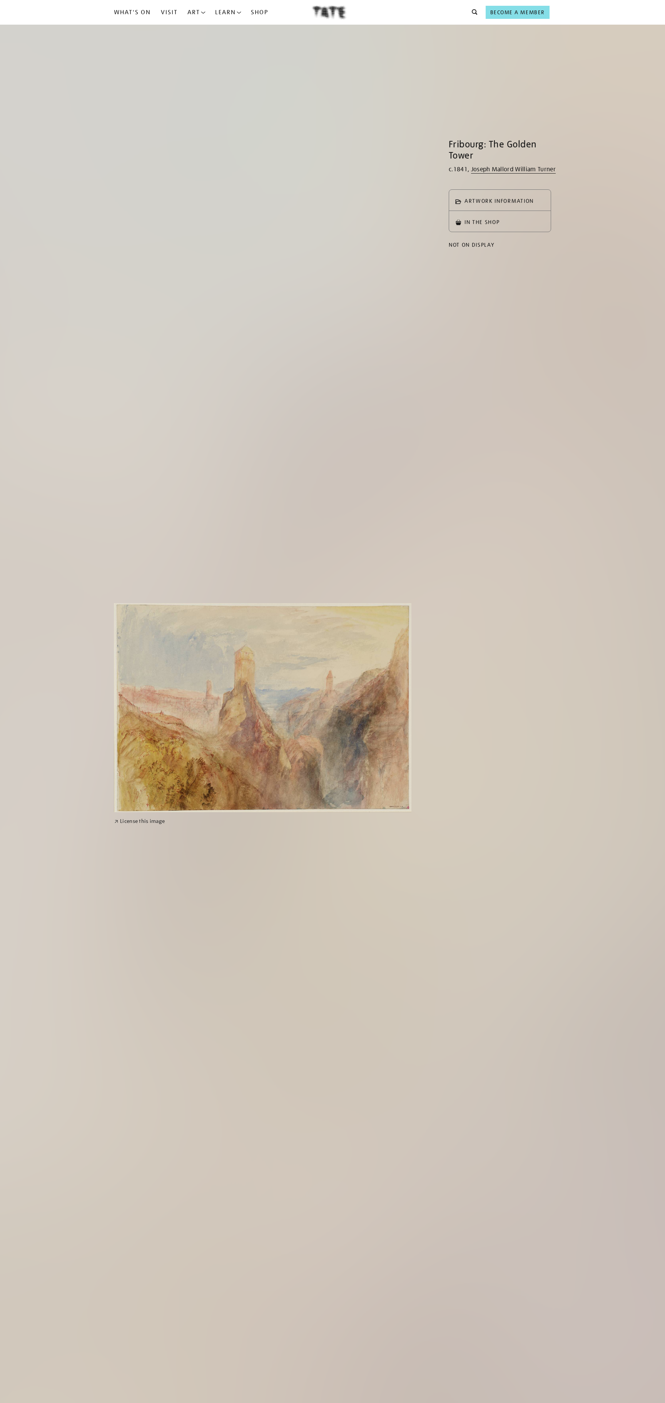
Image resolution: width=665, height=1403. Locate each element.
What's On (132, 12)
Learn (225, 12)
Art (193, 12)
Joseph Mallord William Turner (513, 169)
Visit (169, 12)
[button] (472, 12)
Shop (259, 12)
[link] (139, 821)
